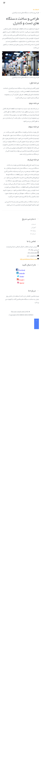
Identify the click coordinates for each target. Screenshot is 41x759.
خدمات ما (36, 9)
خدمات (33, 224)
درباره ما (33, 233)
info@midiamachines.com (28, 259)
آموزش (33, 227)
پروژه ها (33, 230)
